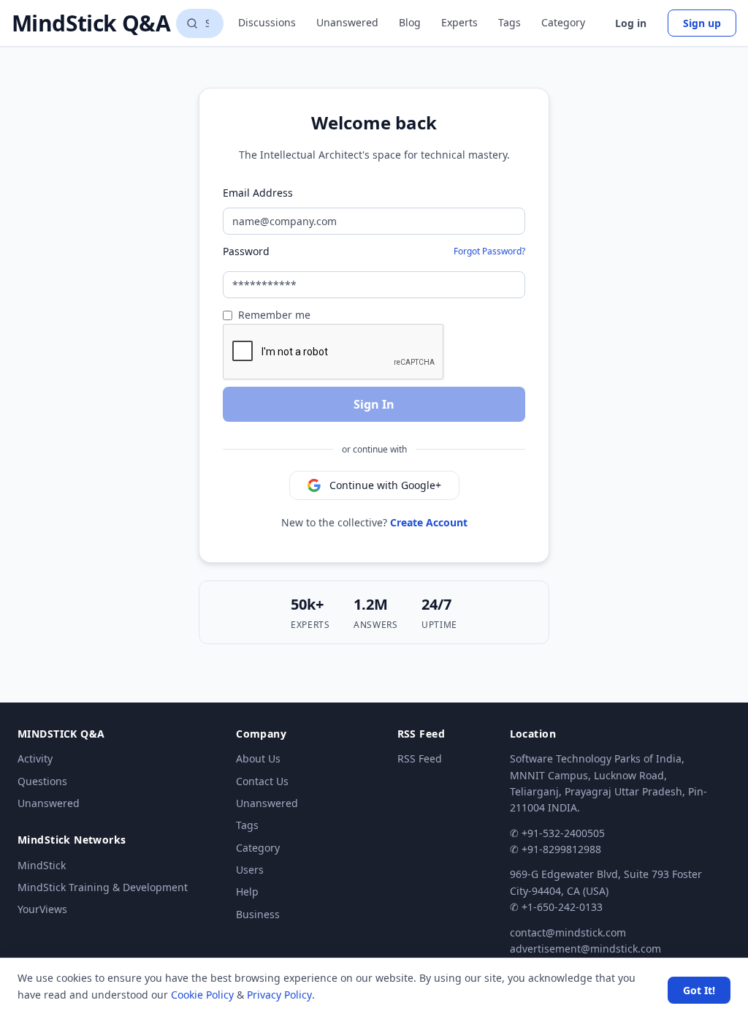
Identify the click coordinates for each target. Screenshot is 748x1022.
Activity (35, 758)
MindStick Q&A (91, 23)
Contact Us (262, 781)
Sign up (702, 23)
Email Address (258, 193)
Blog (410, 22)
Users (250, 870)
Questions (42, 781)
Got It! (699, 990)
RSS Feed (419, 758)
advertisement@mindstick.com (585, 948)
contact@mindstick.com (568, 932)
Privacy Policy (279, 995)
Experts (459, 22)
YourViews (42, 909)
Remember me (274, 315)
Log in (630, 23)
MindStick (42, 865)
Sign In (374, 404)
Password (246, 251)
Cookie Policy (202, 995)
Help (247, 891)
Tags (509, 22)
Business (258, 914)
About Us (258, 758)
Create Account (429, 522)
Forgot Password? (489, 251)
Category (563, 22)
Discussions (267, 22)
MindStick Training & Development (103, 887)
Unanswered (347, 22)
